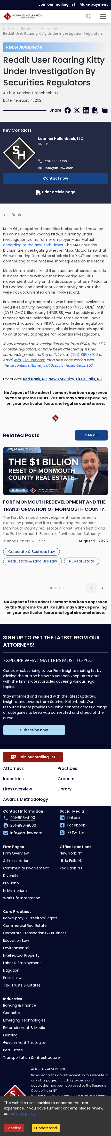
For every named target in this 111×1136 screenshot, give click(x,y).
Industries (13, 779)
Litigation (11, 970)
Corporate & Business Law (31, 551)
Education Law (16, 940)
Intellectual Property (21, 955)
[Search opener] (88, 16)
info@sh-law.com (29, 360)
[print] (95, 110)
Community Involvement (26, 868)
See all (91, 435)
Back (16, 215)
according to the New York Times (33, 245)
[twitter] (77, 110)
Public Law (12, 977)
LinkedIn (74, 817)
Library (25, 29)
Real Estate (13, 1050)
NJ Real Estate (81, 561)
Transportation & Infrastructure (31, 1057)
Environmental (16, 947)
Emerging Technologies (24, 1020)
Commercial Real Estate (25, 925)
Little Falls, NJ (89, 379)
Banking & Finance (19, 1005)
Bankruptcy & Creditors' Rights (30, 918)
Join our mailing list (56, 4)
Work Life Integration (21, 898)
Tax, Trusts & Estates (22, 985)
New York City (61, 379)
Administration (16, 860)
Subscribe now (34, 730)
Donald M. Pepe (31, 541)
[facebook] (68, 110)
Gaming (10, 1035)
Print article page (58, 192)
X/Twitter (75, 832)
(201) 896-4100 (84, 354)
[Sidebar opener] (103, 16)
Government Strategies (24, 1042)
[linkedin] (86, 110)
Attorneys (13, 768)
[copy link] (105, 110)
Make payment (94, 4)
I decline (13, 1128)
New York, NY (71, 853)
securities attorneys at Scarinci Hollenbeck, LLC (51, 365)
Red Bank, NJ (35, 379)
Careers (66, 779)
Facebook (76, 825)
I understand (45, 1128)
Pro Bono (11, 883)
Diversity (10, 875)
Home (8, 29)
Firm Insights (48, 29)
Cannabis (11, 1012)
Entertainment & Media (24, 1027)
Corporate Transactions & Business (34, 933)
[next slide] (103, 588)
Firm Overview (17, 789)
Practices (67, 768)
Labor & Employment (22, 962)
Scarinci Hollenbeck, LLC (38, 92)
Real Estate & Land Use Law (32, 561)
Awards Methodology (25, 799)
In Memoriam (15, 890)
